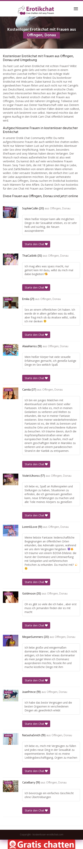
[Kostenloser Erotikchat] (36, 10)
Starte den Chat (35, 244)
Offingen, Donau (60, 208)
